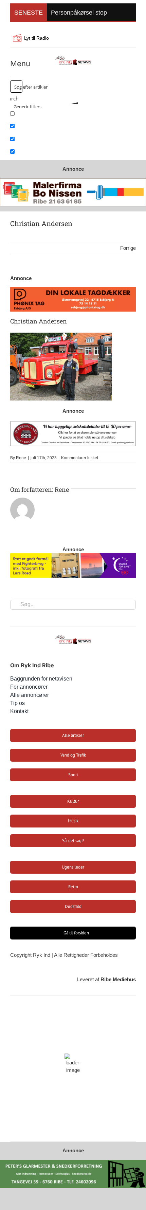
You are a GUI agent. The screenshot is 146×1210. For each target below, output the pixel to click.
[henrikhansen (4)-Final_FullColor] (73, 57)
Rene (21, 457)
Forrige (128, 248)
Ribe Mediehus (118, 979)
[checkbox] (44, 115)
